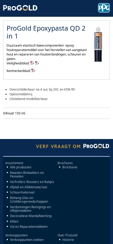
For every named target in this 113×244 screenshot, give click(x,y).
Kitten (14, 221)
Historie (68, 240)
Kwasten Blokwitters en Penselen (27, 175)
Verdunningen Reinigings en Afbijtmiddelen (30, 209)
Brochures (70, 167)
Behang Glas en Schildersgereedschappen (29, 200)
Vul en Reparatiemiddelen (29, 227)
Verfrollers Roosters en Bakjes (32, 182)
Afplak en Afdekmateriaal (28, 187)
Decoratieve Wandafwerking (31, 216)
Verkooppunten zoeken (27, 240)
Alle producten (20, 167)
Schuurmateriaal (22, 192)
